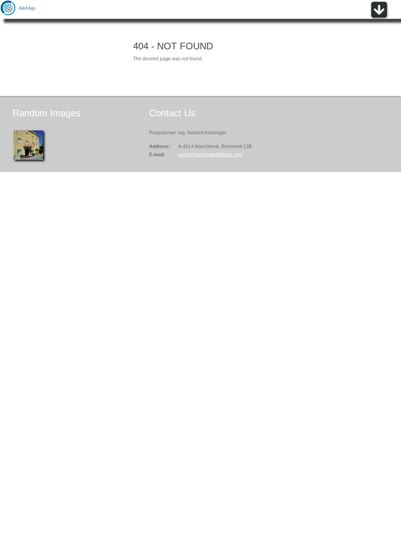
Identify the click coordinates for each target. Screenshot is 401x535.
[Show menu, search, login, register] (379, 17)
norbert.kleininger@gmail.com (210, 154)
